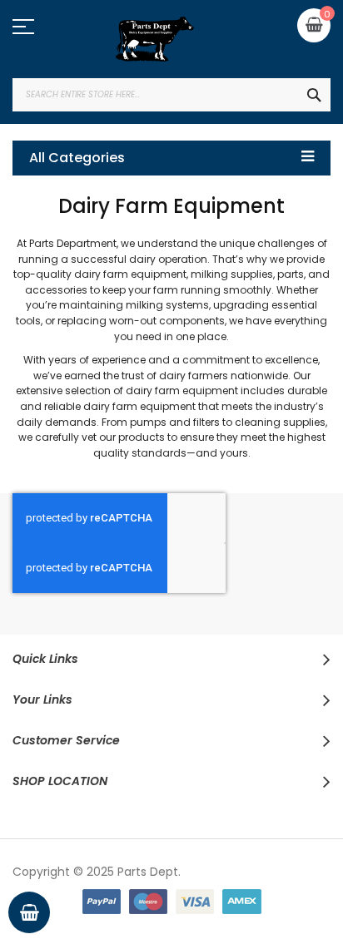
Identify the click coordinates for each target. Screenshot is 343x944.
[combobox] (171, 94)
